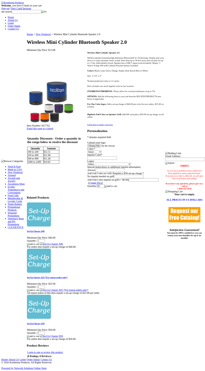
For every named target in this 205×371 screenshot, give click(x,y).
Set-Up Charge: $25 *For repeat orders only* (47, 277)
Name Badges (15, 204)
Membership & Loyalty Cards (15, 200)
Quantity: (92, 186)
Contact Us (13, 28)
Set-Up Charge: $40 (36, 231)
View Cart (15, 8)
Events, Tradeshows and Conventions (16, 189)
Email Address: (173, 156)
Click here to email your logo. (100, 124)
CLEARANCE (16, 227)
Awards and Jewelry (14, 179)
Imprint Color (94, 154)
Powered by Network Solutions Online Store (24, 368)
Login (11, 23)
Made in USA (15, 169)
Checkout (26, 8)
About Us (13, 20)
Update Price (95, 183)
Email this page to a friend (40, 128)
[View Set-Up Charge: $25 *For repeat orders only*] (64, 290)
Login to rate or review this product (45, 352)
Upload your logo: (96, 142)
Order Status (14, 26)
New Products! (15, 172)
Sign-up (5, 8)
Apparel (12, 175)
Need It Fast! (14, 166)
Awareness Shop (16, 184)
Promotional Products (14, 208)
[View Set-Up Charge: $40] (51, 244)
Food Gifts (13, 195)
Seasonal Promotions (13, 214)
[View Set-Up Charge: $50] (51, 336)
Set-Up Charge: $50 (36, 323)
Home (11, 17)
